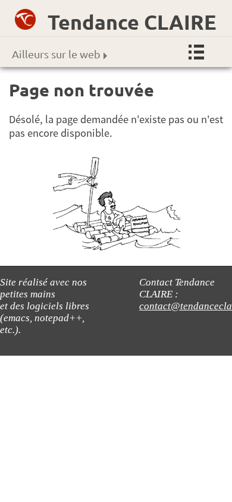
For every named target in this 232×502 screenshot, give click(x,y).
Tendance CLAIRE (132, 21)
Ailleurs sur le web (56, 54)
